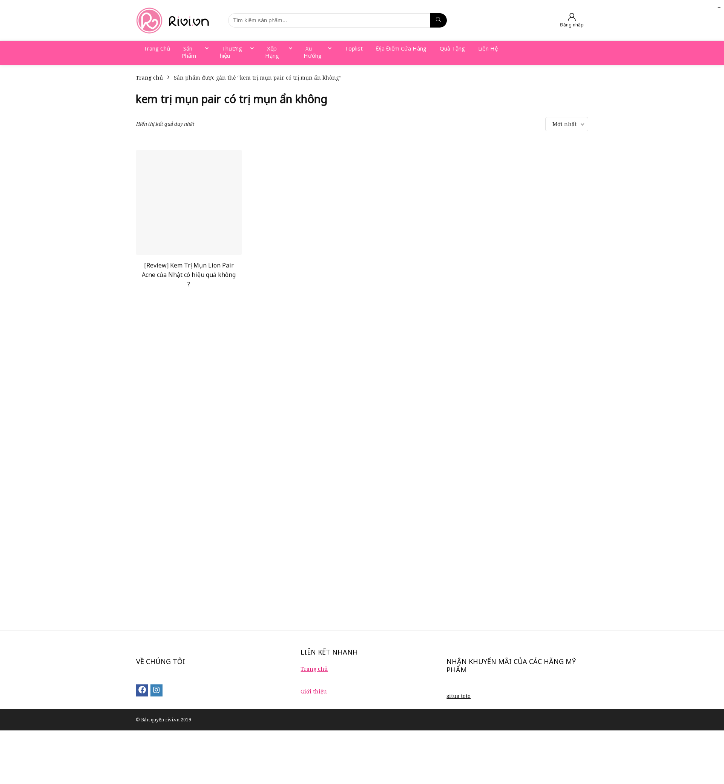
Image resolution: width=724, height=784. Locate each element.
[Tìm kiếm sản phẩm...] (438, 20)
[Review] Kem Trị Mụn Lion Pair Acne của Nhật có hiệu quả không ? (189, 274)
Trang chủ (149, 77)
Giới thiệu (314, 691)
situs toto (458, 695)
